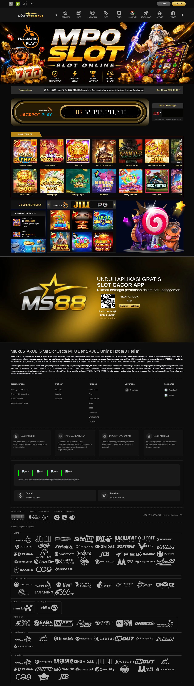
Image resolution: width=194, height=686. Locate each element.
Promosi (173, 17)
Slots (79, 17)
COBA (62, 217)
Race (106, 17)
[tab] (60, 204)
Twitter (171, 395)
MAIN (27, 151)
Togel (119, 17)
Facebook (173, 390)
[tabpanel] (97, 53)
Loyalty (58, 394)
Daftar (179, 4)
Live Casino (92, 17)
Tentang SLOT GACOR (19, 389)
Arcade (160, 17)
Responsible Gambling (20, 394)
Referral (58, 398)
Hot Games (65, 17)
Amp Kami (134, 390)
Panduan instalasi (129, 306)
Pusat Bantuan (17, 398)
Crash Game (146, 17)
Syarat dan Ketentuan (19, 403)
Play (47, 114)
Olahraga (133, 17)
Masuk (163, 4)
